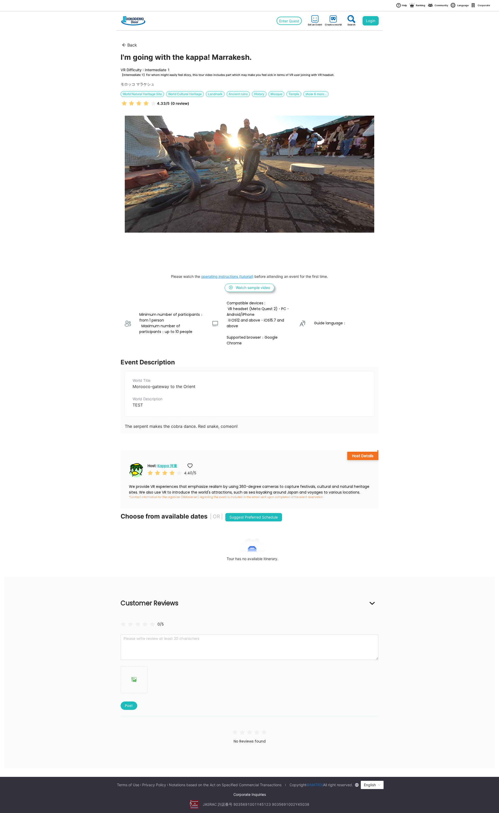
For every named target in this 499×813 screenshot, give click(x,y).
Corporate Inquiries (249, 794)
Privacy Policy (154, 785)
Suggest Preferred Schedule (253, 517)
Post (129, 705)
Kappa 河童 (167, 465)
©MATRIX (314, 785)
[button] (134, 679)
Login (370, 20)
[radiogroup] (138, 624)
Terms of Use (128, 785)
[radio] (124, 103)
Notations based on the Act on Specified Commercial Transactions (225, 785)
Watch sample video (253, 287)
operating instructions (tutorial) (227, 276)
